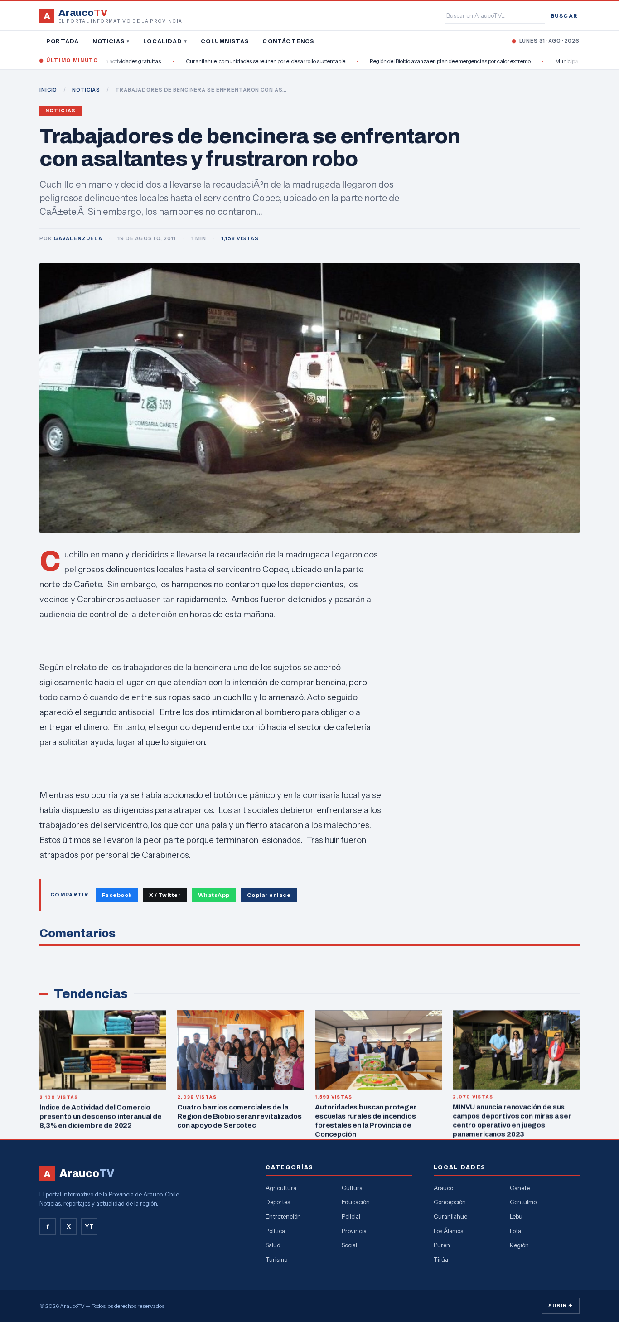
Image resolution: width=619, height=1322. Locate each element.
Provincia (354, 1231)
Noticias (111, 41)
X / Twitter (165, 894)
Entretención (283, 1216)
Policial (351, 1216)
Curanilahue (450, 1216)
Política (275, 1231)
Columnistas (225, 41)
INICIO (48, 90)
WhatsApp (214, 894)
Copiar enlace (268, 894)
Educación (356, 1202)
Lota (515, 1231)
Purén (442, 1245)
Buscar (564, 15)
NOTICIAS (86, 90)
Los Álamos (448, 1231)
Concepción (450, 1202)
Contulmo (523, 1202)
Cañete (520, 1187)
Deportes (278, 1202)
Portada (62, 41)
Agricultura (281, 1187)
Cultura (352, 1187)
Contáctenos (288, 41)
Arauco (443, 1187)
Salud (273, 1245)
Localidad (165, 41)
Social (349, 1245)
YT (89, 1226)
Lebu (516, 1216)
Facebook (117, 894)
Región (519, 1245)
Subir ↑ (560, 1306)
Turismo (276, 1259)
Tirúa (441, 1259)
